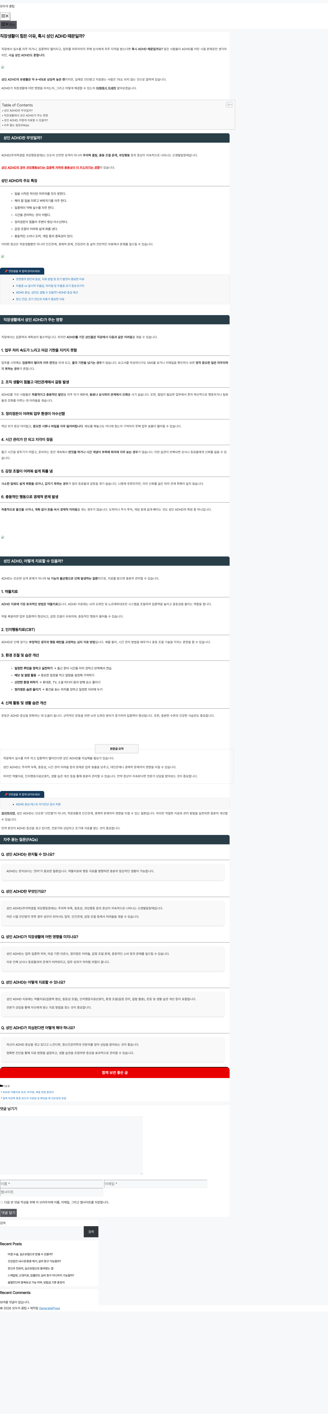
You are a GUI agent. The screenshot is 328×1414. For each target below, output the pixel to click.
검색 (2, 1223)
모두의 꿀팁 (7, 6)
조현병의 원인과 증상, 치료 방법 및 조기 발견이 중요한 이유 (50, 279)
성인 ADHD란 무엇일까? (18, 110)
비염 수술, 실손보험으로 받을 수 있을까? (30, 1254)
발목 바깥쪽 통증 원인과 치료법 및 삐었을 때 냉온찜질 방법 (34, 1098)
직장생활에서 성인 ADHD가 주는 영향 (26, 115)
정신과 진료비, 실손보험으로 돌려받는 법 (30, 1268)
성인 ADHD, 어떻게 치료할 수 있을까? (26, 120)
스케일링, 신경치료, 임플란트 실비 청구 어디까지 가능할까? (41, 1275)
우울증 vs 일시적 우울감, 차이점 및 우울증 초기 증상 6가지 (50, 286)
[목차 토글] (227, 105)
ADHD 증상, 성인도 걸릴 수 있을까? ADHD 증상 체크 (47, 292)
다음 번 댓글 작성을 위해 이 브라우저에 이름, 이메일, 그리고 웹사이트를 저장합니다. (56, 1202)
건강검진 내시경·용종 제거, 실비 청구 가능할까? (34, 1261)
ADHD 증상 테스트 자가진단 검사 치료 (38, 804)
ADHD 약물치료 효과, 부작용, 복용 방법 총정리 (28, 1092)
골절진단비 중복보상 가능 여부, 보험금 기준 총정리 (36, 1282)
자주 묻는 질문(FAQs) (16, 125)
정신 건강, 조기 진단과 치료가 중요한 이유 (40, 299)
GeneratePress (49, 1308)
